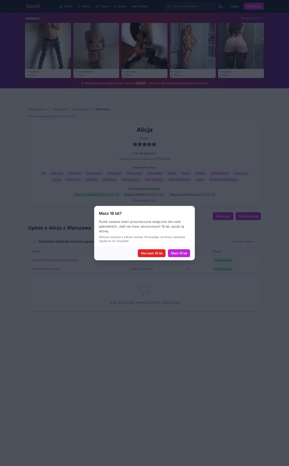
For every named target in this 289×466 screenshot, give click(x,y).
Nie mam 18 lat (151, 253)
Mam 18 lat (179, 253)
